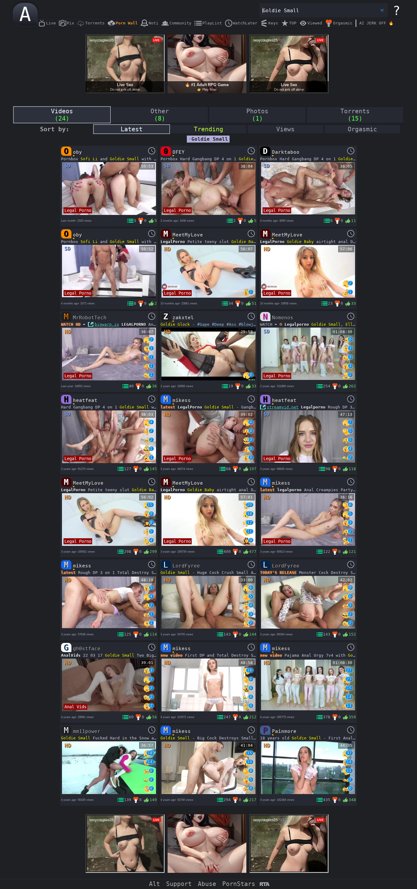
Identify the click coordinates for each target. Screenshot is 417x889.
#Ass (231, 324)
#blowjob (248, 324)
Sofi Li (89, 159)
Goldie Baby (244, 241)
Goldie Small (124, 159)
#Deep (218, 324)
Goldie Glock (175, 324)
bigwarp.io (107, 324)
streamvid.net (283, 407)
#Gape (203, 324)
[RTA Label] (264, 884)
